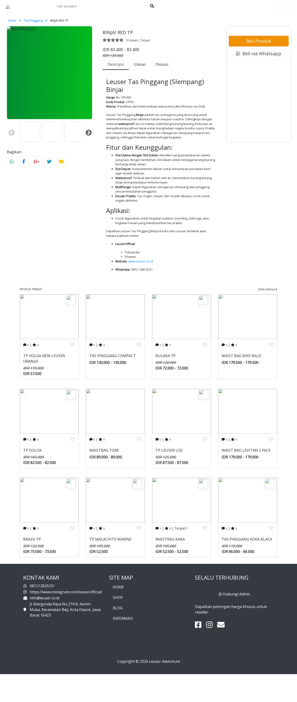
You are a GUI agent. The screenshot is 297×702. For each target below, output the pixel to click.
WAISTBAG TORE (104, 450)
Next (87, 131)
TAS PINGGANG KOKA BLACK (247, 539)
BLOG (118, 608)
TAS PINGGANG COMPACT (112, 355)
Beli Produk (258, 41)
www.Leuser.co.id (140, 261)
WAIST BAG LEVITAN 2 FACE (246, 450)
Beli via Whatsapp (260, 53)
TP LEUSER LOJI (169, 450)
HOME (118, 587)
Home (12, 20)
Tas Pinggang (33, 20)
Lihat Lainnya (266, 289)
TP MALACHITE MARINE (110, 539)
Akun (282, 7)
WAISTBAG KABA (170, 539)
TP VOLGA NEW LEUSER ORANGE (44, 358)
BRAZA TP (32, 539)
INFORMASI (123, 618)
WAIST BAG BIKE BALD (241, 355)
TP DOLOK (32, 450)
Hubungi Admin (236, 594)
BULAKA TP (165, 355)
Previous (10, 131)
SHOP (118, 597)
